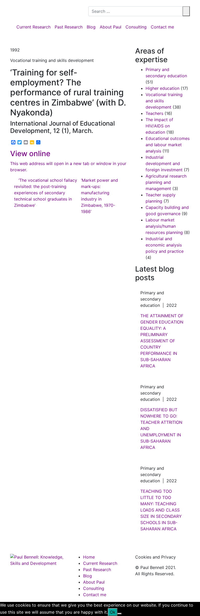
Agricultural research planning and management (166, 182)
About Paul (110, 27)
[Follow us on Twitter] (94, 3)
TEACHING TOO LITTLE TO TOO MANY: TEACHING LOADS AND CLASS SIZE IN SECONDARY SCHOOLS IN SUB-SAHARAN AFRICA (161, 510)
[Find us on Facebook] (89, 3)
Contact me (162, 27)
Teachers (154, 113)
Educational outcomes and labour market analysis (168, 145)
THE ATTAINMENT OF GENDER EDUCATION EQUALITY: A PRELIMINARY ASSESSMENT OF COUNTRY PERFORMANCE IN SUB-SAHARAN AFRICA (161, 340)
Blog (91, 27)
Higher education (162, 88)
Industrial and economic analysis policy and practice (165, 245)
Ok (112, 612)
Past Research (69, 27)
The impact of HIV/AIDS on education (159, 126)
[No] (119, 613)
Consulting (136, 27)
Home (89, 557)
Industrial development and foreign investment (164, 163)
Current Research (33, 27)
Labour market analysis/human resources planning (164, 226)
